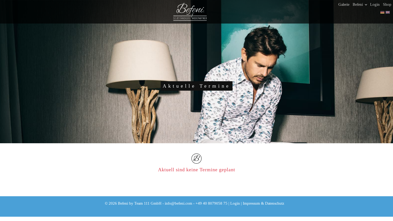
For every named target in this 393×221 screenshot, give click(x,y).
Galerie (343, 4)
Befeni (358, 4)
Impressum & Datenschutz (263, 203)
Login (375, 4)
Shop (387, 4)
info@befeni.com (178, 203)
